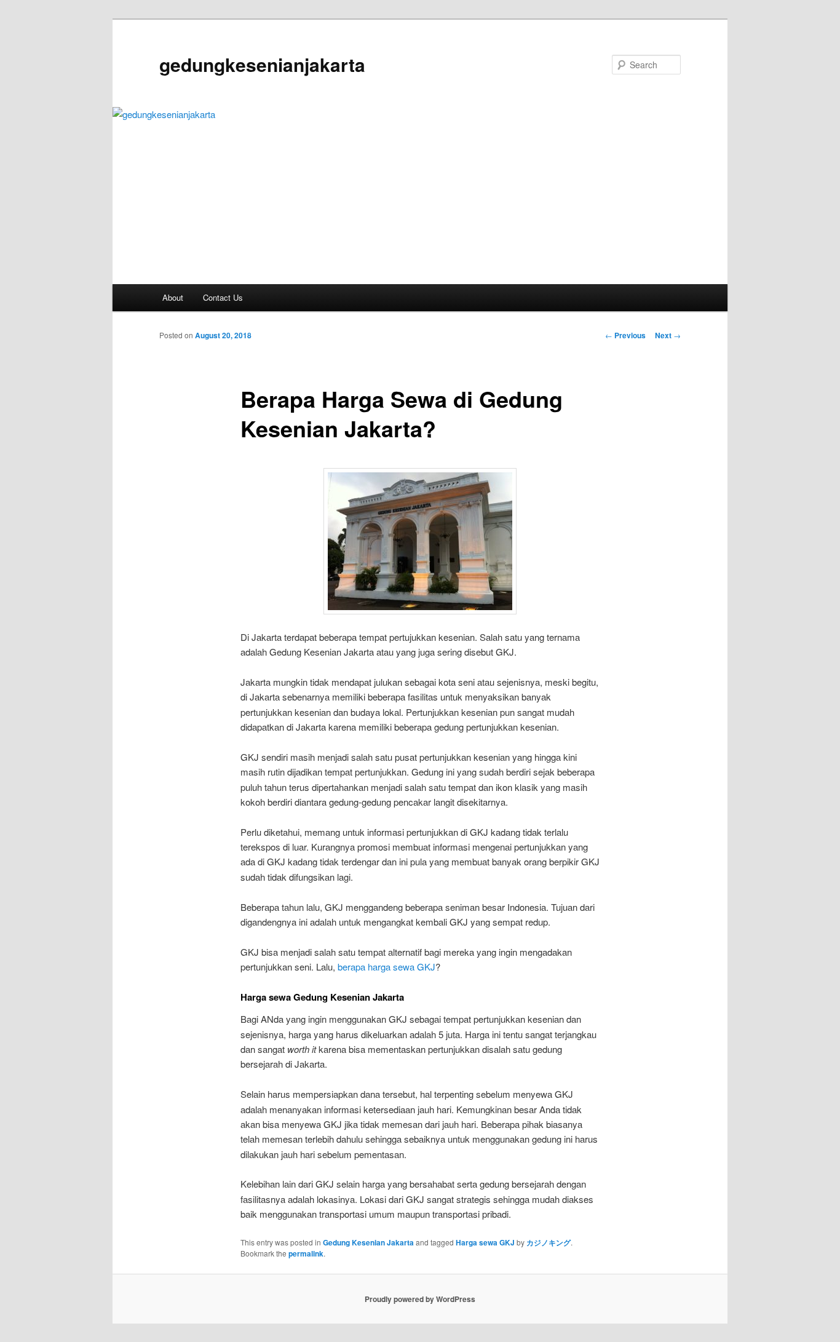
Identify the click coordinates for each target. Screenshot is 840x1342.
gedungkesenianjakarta (262, 64)
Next (668, 335)
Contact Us (223, 297)
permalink (305, 1253)
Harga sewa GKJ (485, 1242)
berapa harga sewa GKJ (386, 966)
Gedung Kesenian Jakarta (368, 1242)
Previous (625, 335)
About (172, 297)
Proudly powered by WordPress (420, 1298)
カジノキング (548, 1242)
